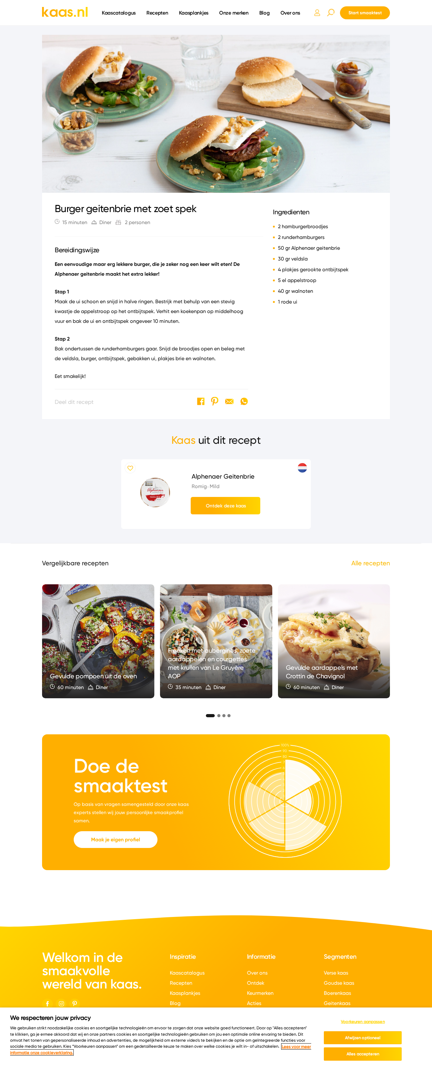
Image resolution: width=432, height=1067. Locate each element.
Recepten (157, 12)
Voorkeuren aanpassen (363, 1021)
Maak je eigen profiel (115, 839)
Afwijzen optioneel (362, 1037)
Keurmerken (260, 993)
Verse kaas (336, 973)
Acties (254, 1003)
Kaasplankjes (193, 12)
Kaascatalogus (119, 12)
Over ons (290, 12)
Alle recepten (370, 563)
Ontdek (255, 983)
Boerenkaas (337, 993)
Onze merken (234, 12)
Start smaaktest (365, 13)
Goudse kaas (339, 983)
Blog (264, 12)
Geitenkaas (337, 1003)
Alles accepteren (363, 1053)
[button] (207, 714)
